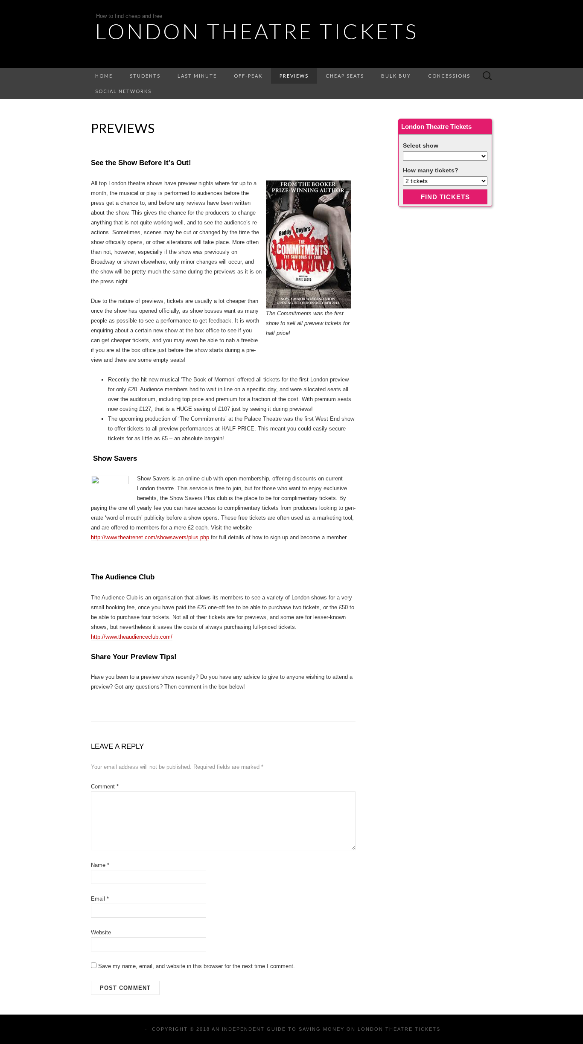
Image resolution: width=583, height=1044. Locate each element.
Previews (294, 76)
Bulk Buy (396, 76)
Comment (105, 786)
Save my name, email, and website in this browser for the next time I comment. (196, 966)
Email (100, 899)
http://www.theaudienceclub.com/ (131, 637)
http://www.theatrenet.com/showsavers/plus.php (150, 537)
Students (145, 76)
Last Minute (197, 76)
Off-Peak (248, 76)
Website (101, 932)
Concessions (449, 76)
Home (104, 76)
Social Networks (123, 91)
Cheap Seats (345, 76)
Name (100, 865)
